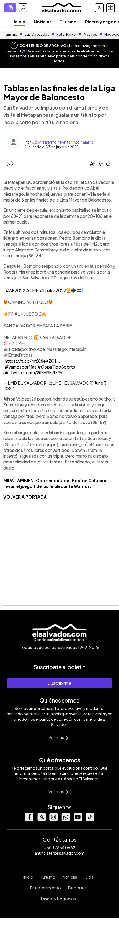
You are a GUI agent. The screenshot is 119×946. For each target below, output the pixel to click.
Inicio (19, 21)
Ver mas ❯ (58, 737)
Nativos (90, 34)
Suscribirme (59, 683)
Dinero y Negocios (58, 898)
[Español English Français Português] (110, 7)
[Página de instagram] (53, 819)
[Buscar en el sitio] (23, 7)
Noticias (42, 21)
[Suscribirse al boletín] (10, 7)
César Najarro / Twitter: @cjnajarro (63, 141)
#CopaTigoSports (56, 366)
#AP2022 (15, 290)
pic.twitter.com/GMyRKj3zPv (32, 372)
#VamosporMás (21, 366)
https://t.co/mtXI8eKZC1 (30, 361)
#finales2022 (53, 290)
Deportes (77, 887)
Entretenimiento (45, 887)
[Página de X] (41, 819)
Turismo (68, 21)
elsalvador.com (94, 51)
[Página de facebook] (29, 819)
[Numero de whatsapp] (65, 819)
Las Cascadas (37, 34)
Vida (89, 877)
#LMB (32, 290)
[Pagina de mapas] (99, 7)
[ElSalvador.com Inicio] (61, 7)
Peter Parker (66, 34)
